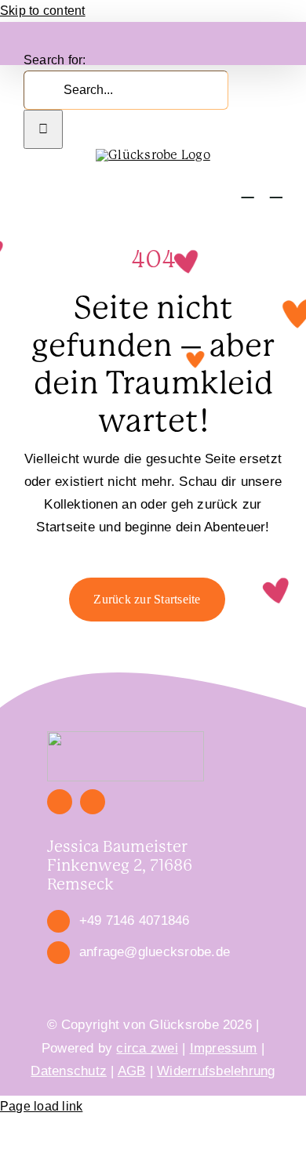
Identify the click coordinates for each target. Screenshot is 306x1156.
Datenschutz (69, 1071)
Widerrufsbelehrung (216, 1071)
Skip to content (43, 10)
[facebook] (59, 801)
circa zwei (146, 1048)
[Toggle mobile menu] (276, 190)
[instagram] (92, 801)
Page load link (41, 1106)
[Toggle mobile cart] (248, 190)
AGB (132, 1071)
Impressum (223, 1048)
